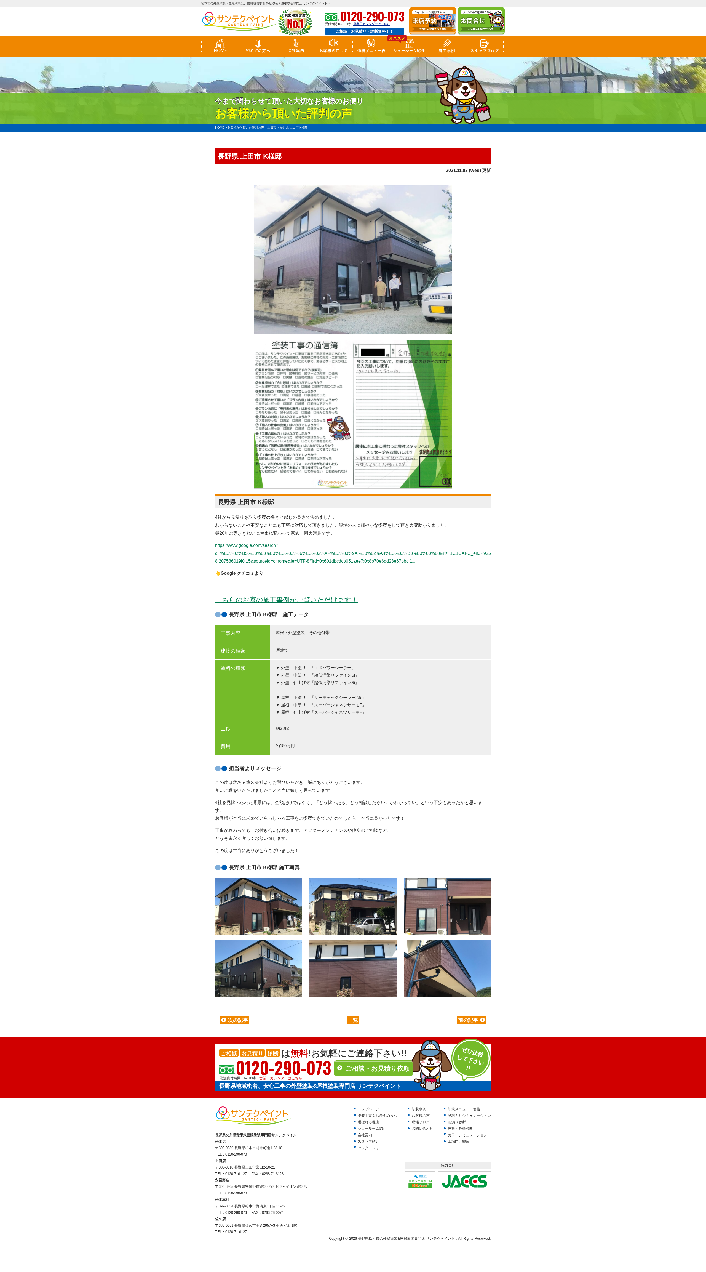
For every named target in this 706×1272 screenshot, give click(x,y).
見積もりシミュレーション (469, 1116)
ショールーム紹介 (409, 51)
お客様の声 (421, 1116)
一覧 (353, 1020)
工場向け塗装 (458, 1141)
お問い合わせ (422, 1128)
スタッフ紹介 (368, 1141)
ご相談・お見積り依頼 (378, 1068)
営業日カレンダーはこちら (371, 24)
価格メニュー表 (371, 51)
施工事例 (446, 51)
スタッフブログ (484, 51)
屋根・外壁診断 (460, 1128)
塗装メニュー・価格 (464, 1109)
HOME (220, 51)
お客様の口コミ (333, 51)
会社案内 (296, 51)
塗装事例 (419, 1109)
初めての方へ (258, 51)
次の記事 (238, 1020)
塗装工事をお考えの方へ (377, 1116)
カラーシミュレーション (467, 1135)
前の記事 (468, 1020)
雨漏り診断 (457, 1122)
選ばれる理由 (368, 1122)
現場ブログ (421, 1122)
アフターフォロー (372, 1148)
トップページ (368, 1109)
